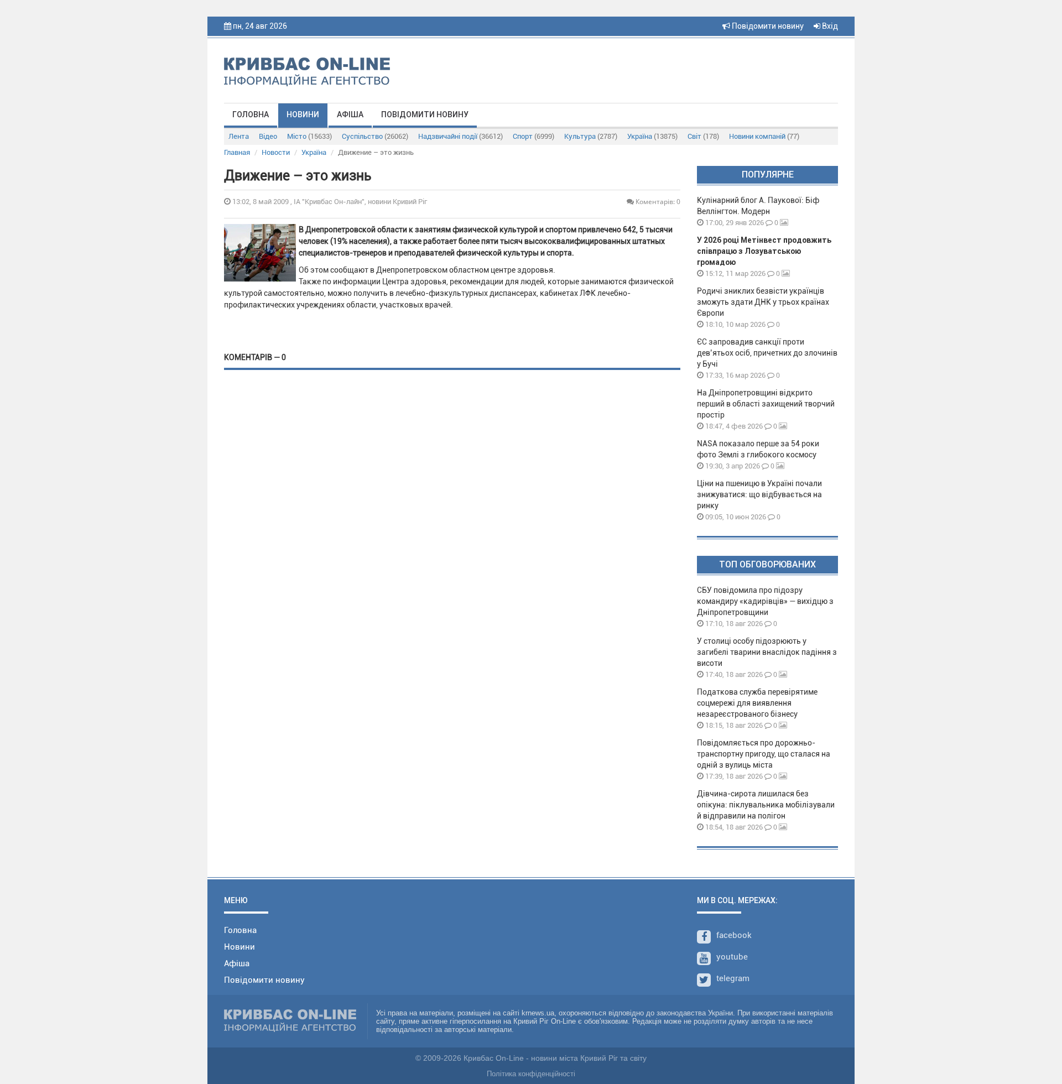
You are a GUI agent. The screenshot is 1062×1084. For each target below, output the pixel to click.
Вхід (829, 26)
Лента (238, 136)
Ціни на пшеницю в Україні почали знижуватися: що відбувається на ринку (759, 494)
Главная (237, 152)
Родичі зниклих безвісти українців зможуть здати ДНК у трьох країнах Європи (763, 301)
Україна (652, 136)
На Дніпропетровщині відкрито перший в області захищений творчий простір (766, 403)
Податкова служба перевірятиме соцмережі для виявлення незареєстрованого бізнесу (757, 702)
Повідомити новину (767, 26)
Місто (309, 136)
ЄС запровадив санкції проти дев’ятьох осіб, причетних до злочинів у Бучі (767, 352)
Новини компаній (764, 136)
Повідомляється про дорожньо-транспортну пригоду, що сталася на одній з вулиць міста (763, 753)
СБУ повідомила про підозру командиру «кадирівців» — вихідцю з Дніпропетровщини (765, 601)
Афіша (350, 114)
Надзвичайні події (460, 136)
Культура (590, 136)
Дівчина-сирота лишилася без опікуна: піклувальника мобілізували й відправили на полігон (766, 804)
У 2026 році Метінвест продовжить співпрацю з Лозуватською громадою (764, 251)
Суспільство (375, 136)
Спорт (533, 136)
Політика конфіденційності (531, 1074)
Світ (703, 136)
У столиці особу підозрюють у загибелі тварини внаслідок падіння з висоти (767, 652)
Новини (303, 114)
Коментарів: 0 (657, 201)
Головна (250, 114)
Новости (276, 152)
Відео (268, 136)
